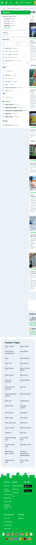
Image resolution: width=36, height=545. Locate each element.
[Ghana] (21, 534)
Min (4, 43)
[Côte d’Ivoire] (31, 534)
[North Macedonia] (29, 538)
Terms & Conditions (7, 490)
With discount (11, 125)
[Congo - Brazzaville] (20, 538)
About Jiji (6, 485)
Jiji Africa (21, 518)
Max (19, 43)
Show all (7, 101)
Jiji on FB (6, 518)
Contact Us (15, 492)
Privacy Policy (8, 494)
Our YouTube (8, 525)
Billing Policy (7, 498)
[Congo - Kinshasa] (15, 538)
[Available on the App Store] (28, 486)
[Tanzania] (17, 534)
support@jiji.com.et (18, 485)
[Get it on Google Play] (28, 491)
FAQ (13, 496)
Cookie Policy (8, 501)
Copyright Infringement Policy (8, 507)
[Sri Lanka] (11, 538)
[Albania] (24, 538)
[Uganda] (12, 534)
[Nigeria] (3, 534)
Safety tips (15, 489)
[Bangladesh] (6, 538)
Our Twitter (7, 528)
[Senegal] (26, 534)
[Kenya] (8, 534)
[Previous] (28, 304)
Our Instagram (8, 522)
